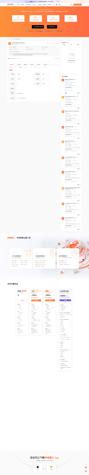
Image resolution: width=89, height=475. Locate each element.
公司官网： (43, 49)
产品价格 (39, 4)
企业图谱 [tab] (18, 64)
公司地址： (11, 51)
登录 (71, 4)
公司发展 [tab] (45, 64)
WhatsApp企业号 (28, 4)
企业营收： (43, 47)
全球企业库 (11, 39)
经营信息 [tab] (25, 64)
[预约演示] (86, 471)
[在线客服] (86, 467)
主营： (9, 58)
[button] (53, 4)
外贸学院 (44, 4)
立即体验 (58, 1)
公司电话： (11, 49)
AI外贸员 (22, 4)
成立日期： (11, 47)
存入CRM (57, 58)
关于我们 (49, 4)
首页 (18, 4)
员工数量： (27, 47)
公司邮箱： (27, 49)
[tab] (10, 67)
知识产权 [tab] (32, 64)
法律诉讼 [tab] (38, 64)
